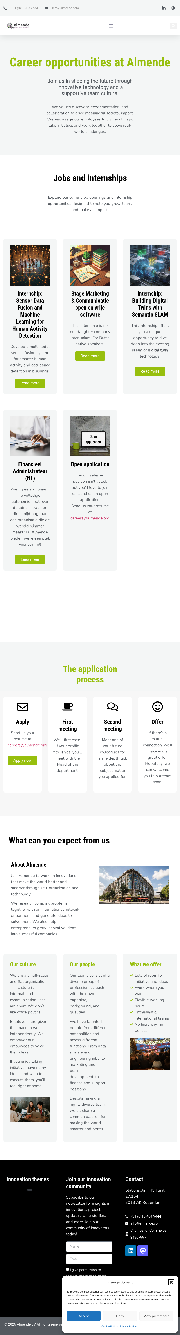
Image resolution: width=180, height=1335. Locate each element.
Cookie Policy (109, 1326)
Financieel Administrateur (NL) (30, 471)
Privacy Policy (128, 1326)
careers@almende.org (90, 518)
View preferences (156, 1316)
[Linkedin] (130, 1250)
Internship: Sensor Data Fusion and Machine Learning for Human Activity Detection (30, 314)
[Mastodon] (142, 1250)
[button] (171, 1282)
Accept (84, 1316)
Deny (120, 1316)
